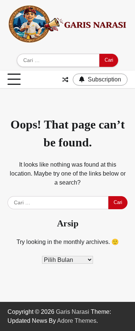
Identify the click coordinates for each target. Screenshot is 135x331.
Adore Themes (76, 321)
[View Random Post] (65, 79)
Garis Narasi (72, 312)
